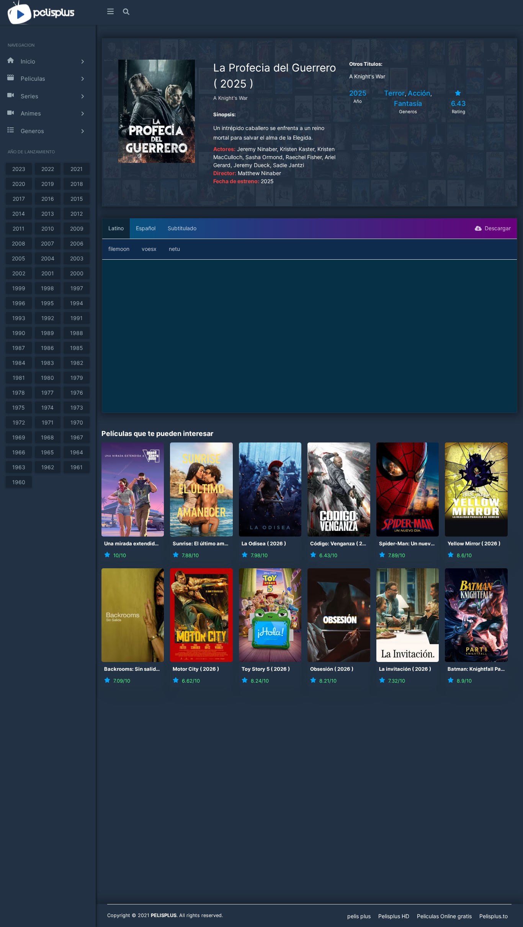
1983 (47, 362)
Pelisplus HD (393, 916)
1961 (76, 467)
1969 (18, 437)
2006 (76, 243)
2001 (47, 273)
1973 (76, 407)
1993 (18, 318)
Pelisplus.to (493, 916)
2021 (76, 169)
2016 (47, 198)
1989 (47, 333)
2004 (47, 258)
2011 (19, 228)
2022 (47, 169)
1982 (76, 362)
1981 (19, 377)
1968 (47, 437)
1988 (76, 333)
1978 (18, 392)
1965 (47, 452)
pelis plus (359, 916)
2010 (47, 228)
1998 (47, 288)
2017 (19, 198)
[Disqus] (309, 800)
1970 (76, 422)
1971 (48, 422)
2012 (76, 213)
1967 (76, 437)
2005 (18, 258)
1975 (18, 407)
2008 (18, 243)
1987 (18, 348)
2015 (76, 198)
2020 (18, 184)
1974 (47, 407)
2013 (47, 213)
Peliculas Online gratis (444, 916)
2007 (47, 243)
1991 (76, 318)
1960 (18, 482)
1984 (18, 362)
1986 (47, 348)
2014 (18, 213)
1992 (47, 318)
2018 (76, 184)
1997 (76, 288)
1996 (18, 303)
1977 (47, 392)
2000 (76, 273)
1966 (18, 452)
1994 (76, 303)
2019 (47, 184)
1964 (76, 452)
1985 (76, 348)
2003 (76, 258)
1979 (76, 377)
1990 (18, 333)
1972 (19, 422)
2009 (76, 228)
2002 (18, 273)
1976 (76, 392)
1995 (47, 303)
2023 (18, 169)
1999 (18, 288)
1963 (18, 467)
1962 (47, 467)
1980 (47, 377)
